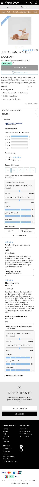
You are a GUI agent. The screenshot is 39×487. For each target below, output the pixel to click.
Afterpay (5, 439)
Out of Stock (19, 67)
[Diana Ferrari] (15, 2)
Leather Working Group (10, 461)
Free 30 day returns (27, 7)
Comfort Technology (26, 434)
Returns (5, 431)
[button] (16, 47)
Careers (5, 454)
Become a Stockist (8, 456)
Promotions (6, 436)
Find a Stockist (7, 449)
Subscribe (19, 414)
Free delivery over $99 (14, 7)
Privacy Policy (23, 483)
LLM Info (6, 441)
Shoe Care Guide (25, 431)
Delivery (5, 429)
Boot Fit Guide (24, 436)
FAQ (4, 434)
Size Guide (23, 429)
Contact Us (6, 451)
